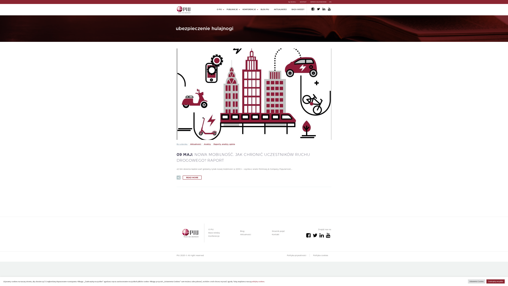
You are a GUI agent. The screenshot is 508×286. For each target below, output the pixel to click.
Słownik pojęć (278, 231)
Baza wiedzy (298, 9)
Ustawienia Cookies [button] (477, 281)
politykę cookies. (258, 281)
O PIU (211, 230)
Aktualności (280, 9)
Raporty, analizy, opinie (224, 144)
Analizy (207, 144)
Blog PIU (265, 9)
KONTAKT (303, 2)
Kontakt (275, 235)
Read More (192, 177)
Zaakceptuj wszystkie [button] (495, 281)
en (330, 2)
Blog (242, 231)
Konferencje (213, 236)
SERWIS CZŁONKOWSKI (318, 2)
